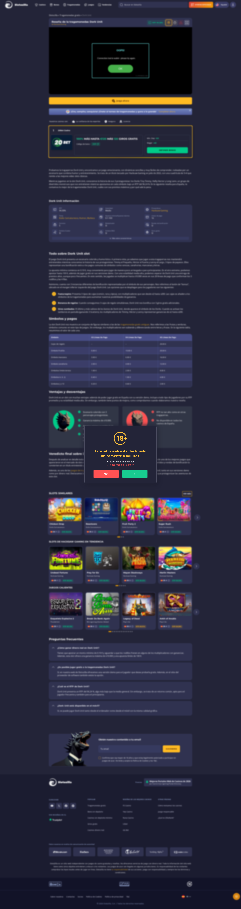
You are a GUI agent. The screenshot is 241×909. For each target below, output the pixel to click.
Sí (135, 474)
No (106, 474)
